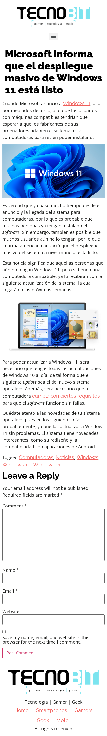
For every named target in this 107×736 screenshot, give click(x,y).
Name (10, 570)
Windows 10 (16, 465)
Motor (63, 720)
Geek (43, 720)
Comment (14, 506)
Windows (87, 457)
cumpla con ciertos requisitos (66, 396)
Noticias (65, 457)
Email (10, 591)
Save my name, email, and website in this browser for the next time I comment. (45, 639)
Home (21, 710)
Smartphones (51, 710)
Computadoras (36, 457)
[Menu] (53, 36)
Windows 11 (76, 103)
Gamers (84, 710)
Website (10, 611)
